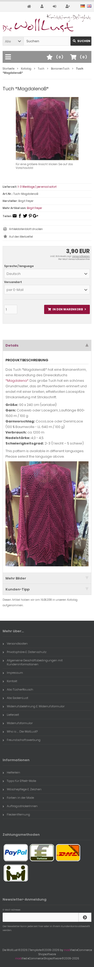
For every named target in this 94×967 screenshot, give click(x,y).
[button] (13, 41)
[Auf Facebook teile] (19, 217)
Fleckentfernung (18, 814)
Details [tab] (12, 345)
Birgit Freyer (34, 208)
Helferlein (13, 772)
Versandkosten (81, 256)
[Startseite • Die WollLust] (47, 23)
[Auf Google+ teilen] (35, 217)
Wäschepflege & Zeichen (24, 789)
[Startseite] (30, 6)
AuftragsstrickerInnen (22, 806)
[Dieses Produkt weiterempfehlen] (14, 217)
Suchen (81, 41)
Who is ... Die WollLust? (22, 731)
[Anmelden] (55, 6)
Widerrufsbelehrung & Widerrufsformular (35, 706)
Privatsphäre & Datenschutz (26, 652)
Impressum (15, 673)
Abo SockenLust (17, 698)
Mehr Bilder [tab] (15, 578)
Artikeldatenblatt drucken (26, 229)
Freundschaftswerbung (23, 740)
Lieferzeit (13, 715)
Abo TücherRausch (20, 689)
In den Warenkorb (67, 309)
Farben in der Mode (20, 798)
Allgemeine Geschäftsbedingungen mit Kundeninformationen (35, 662)
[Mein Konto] (42, 6)
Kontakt (12, 681)
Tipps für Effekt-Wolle (21, 781)
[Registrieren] (68, 6)
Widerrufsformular (20, 723)
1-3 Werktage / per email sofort (37, 187)
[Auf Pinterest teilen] (30, 217)
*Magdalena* (16, 380)
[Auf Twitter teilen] (25, 217)
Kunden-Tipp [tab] (17, 589)
